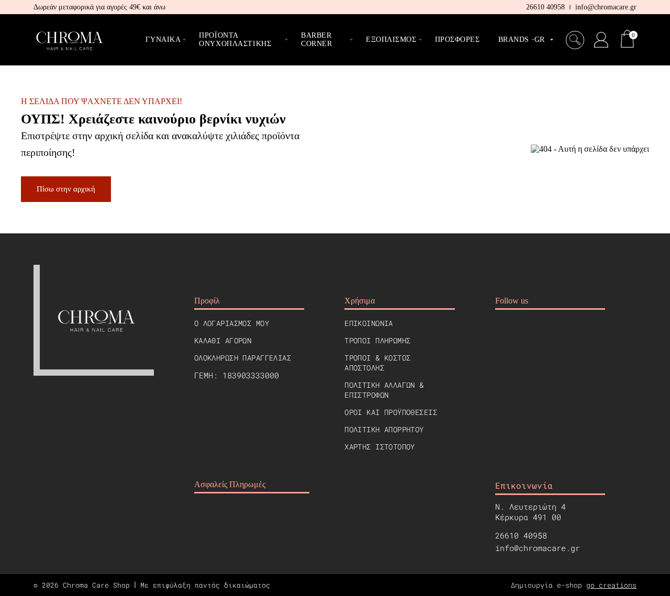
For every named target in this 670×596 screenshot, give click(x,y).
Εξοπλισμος (391, 39)
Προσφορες (457, 39)
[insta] (529, 329)
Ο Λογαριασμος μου (231, 323)
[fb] (503, 329)
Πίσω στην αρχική (66, 189)
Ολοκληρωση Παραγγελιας (242, 358)
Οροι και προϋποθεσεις (390, 412)
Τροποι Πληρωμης (377, 340)
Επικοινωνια (368, 323)
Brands (513, 39)
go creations (611, 585)
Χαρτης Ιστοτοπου (379, 447)
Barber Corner (316, 39)
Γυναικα (163, 39)
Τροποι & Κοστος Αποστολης (377, 363)
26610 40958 (545, 7)
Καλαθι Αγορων (222, 340)
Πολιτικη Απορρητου (384, 429)
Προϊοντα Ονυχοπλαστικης (235, 39)
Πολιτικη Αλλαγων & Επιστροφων (384, 390)
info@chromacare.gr (605, 7)
